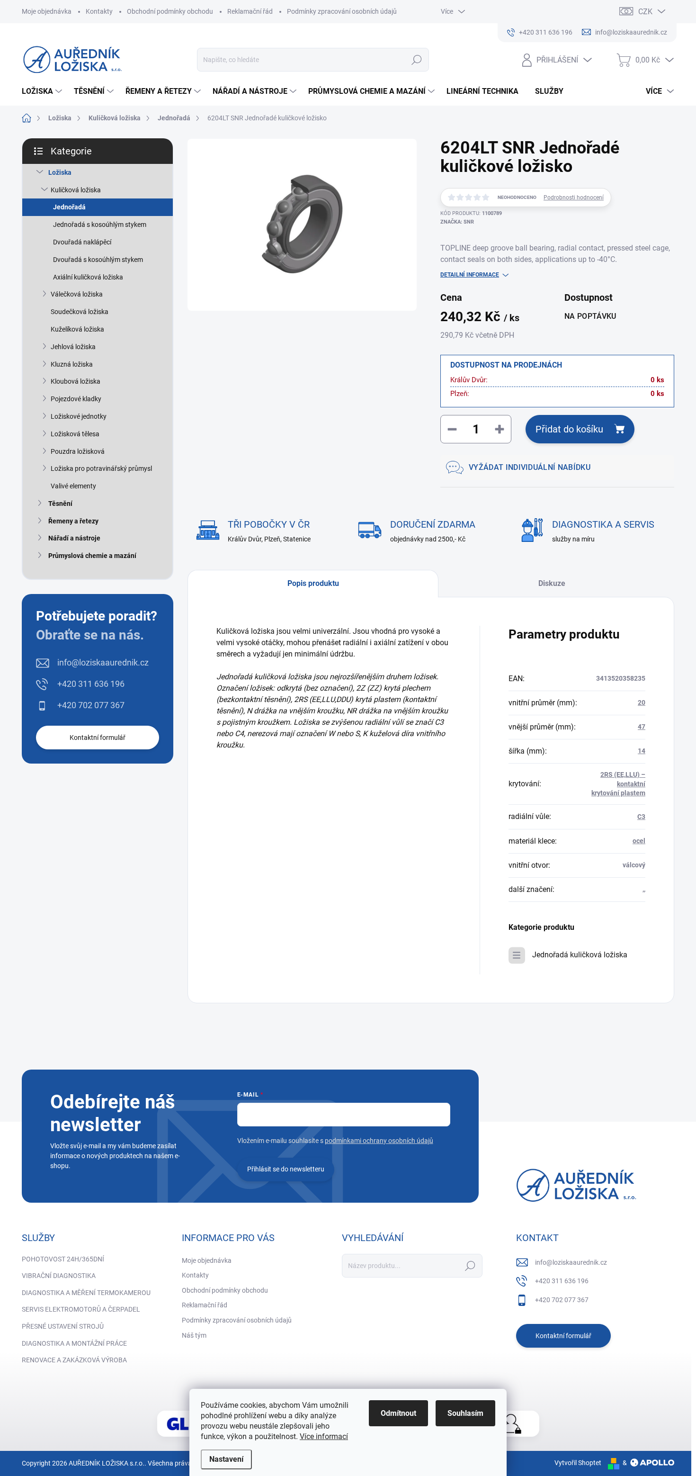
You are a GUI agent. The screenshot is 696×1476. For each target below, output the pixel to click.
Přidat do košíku (569, 429)
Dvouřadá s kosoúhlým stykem (98, 259)
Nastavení (226, 1459)
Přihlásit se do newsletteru (285, 1169)
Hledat (417, 59)
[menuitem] (43, 91)
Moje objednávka (46, 11)
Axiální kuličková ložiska (88, 277)
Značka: (457, 222)
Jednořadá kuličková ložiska (579, 954)
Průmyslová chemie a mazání (92, 555)
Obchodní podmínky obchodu (170, 11)
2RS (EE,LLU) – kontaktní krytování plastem (618, 784)
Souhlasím (465, 1413)
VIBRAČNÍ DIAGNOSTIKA (59, 1275)
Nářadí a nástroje (74, 538)
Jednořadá (69, 207)
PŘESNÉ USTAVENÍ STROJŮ (63, 1326)
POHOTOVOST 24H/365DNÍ (63, 1259)
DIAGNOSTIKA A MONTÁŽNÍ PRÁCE (74, 1343)
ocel (639, 841)
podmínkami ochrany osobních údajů (379, 1140)
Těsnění (60, 503)
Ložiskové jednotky (79, 416)
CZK (645, 11)
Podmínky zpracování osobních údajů (342, 11)
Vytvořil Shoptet (577, 1463)
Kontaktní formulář (97, 737)
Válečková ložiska (77, 294)
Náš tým (194, 1335)
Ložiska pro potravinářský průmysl (101, 468)
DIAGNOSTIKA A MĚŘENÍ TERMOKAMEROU (86, 1292)
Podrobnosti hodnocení (574, 197)
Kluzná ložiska (72, 364)
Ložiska (59, 172)
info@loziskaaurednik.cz (103, 662)
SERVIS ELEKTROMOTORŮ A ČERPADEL (81, 1309)
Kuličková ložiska (76, 190)
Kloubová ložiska (75, 381)
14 (641, 751)
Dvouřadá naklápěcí (82, 242)
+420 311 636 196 (91, 684)
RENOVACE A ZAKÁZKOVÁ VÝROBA (74, 1360)
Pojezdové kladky (76, 399)
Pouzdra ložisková (78, 451)
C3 (641, 816)
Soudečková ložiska (79, 311)
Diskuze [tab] (551, 583)
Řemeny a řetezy (73, 521)
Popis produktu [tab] (313, 583)
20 (641, 702)
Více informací (324, 1436)
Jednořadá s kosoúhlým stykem (99, 224)
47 (641, 726)
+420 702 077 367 (91, 705)
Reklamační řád (250, 11)
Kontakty (99, 11)
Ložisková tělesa (75, 434)
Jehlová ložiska (73, 347)
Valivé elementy (73, 486)
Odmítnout (398, 1413)
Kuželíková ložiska (77, 329)
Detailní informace (469, 274)
